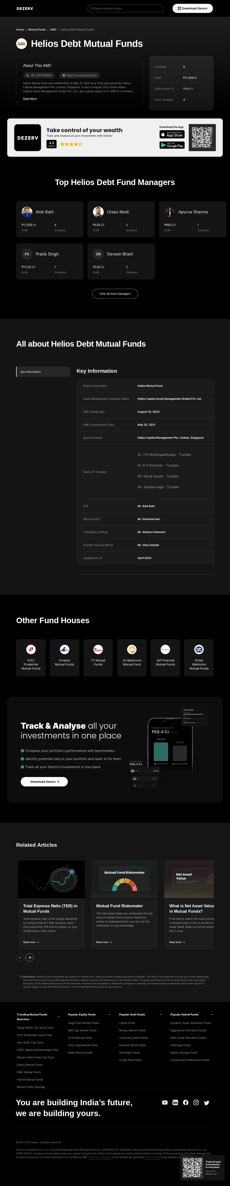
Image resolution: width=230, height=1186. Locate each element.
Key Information (31, 371)
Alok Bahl (45, 211)
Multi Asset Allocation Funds (188, 1037)
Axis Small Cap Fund (30, 1042)
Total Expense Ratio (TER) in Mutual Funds (50, 909)
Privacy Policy (152, 1157)
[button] (51, 905)
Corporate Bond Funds (133, 1037)
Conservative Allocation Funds (189, 1060)
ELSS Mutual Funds (80, 1037)
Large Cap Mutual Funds (83, 1023)
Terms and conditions (99, 1157)
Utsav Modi (118, 211)
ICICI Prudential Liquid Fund (34, 1035)
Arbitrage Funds (180, 1045)
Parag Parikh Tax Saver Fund (35, 1027)
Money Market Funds (132, 1030)
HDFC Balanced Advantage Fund (37, 1050)
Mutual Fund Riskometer (119, 906)
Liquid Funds (127, 1023)
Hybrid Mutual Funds (30, 1079)
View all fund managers (115, 293)
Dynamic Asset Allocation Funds (190, 1023)
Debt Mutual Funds (29, 1072)
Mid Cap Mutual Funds (82, 1030)
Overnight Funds (129, 1052)
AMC (53, 29)
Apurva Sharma (193, 211)
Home (20, 29)
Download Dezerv (194, 8)
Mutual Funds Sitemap (31, 1087)
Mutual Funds (37, 29)
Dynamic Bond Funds (132, 1045)
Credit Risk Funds (130, 1060)
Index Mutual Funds (80, 1052)
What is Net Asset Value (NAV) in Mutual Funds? (197, 909)
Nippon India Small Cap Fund (35, 1057)
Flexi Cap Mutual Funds (83, 1045)
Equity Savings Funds (184, 1052)
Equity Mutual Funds (30, 1064)
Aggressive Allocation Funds (188, 1030)
